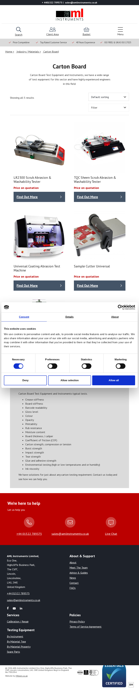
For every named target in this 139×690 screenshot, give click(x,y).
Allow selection (70, 380)
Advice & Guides (79, 572)
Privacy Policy (77, 621)
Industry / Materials (28, 51)
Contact (74, 583)
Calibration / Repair (18, 621)
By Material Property (19, 646)
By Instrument (15, 636)
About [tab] (115, 316)
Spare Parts (13, 651)
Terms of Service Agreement (86, 626)
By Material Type (16, 641)
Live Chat (111, 534)
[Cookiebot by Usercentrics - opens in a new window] (120, 307)
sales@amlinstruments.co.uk (70, 534)
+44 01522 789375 (29, 534)
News (73, 577)
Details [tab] (69, 316)
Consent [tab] (24, 316)
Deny (25, 380)
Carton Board (51, 51)
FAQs (73, 588)
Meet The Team (79, 567)
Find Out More (27, 197)
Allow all (114, 380)
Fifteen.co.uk (22, 676)
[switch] (52, 366)
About (73, 562)
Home (9, 51)
